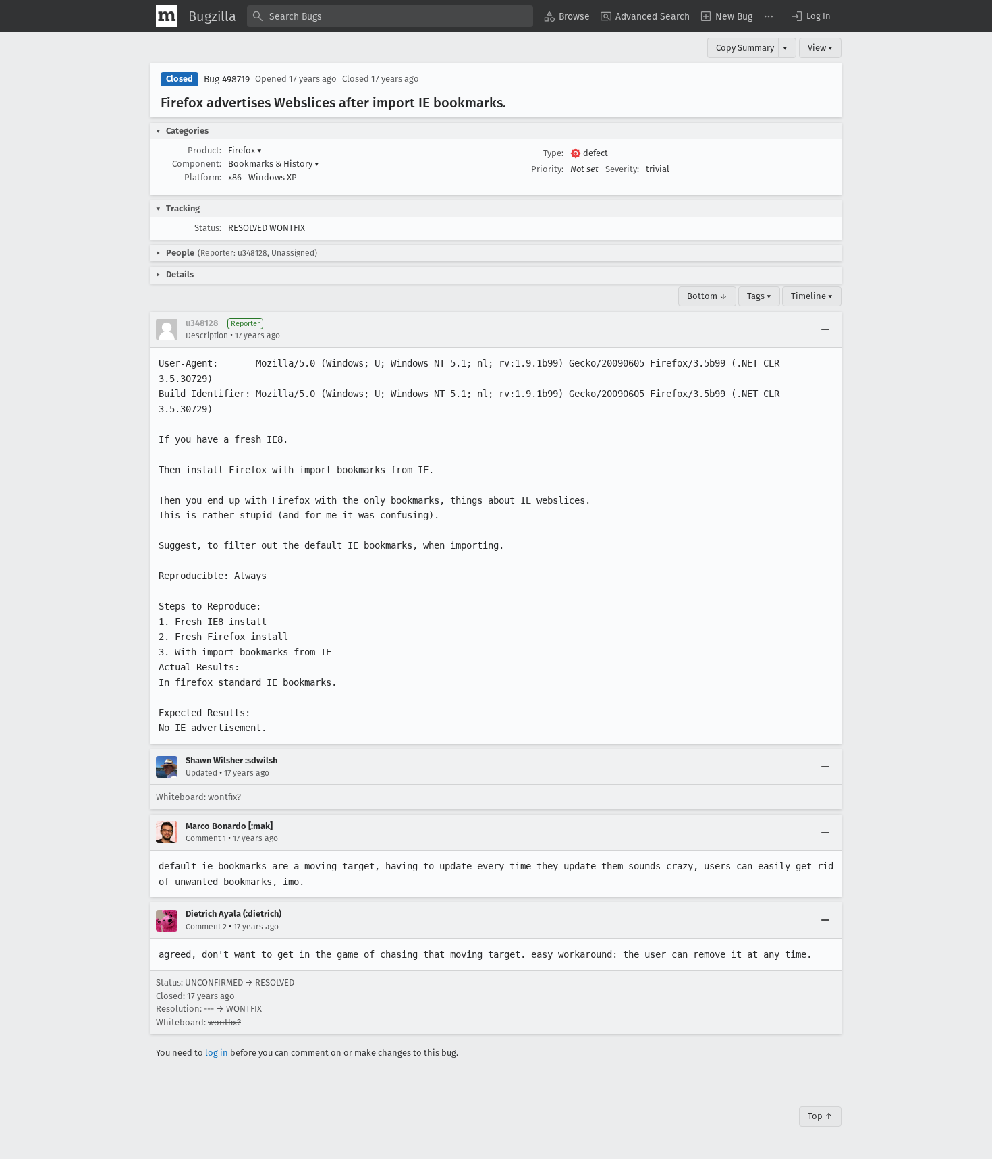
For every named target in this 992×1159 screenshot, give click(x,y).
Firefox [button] (245, 150)
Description (207, 335)
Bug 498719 (227, 79)
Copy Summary (745, 48)
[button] (810, 16)
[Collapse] (825, 329)
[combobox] (390, 16)
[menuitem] (567, 16)
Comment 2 (206, 927)
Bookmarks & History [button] (273, 164)
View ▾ (820, 48)
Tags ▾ (759, 296)
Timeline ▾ (812, 296)
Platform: (202, 177)
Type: (553, 153)
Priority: (547, 169)
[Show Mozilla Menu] (166, 16)
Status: (207, 228)
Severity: (622, 169)
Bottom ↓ (707, 296)
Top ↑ (820, 1116)
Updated (201, 773)
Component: (196, 164)
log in (216, 1053)
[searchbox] (390, 16)
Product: (204, 150)
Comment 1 (206, 838)
